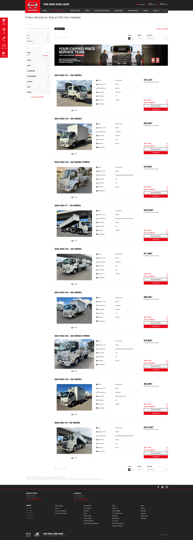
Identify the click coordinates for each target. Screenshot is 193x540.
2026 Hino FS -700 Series (67, 422)
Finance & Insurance (61, 513)
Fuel (28, 87)
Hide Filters (62, 37)
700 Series (29, 513)
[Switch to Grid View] (132, 38)
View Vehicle (155, 109)
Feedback (115, 516)
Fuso (28, 35)
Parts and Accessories (102, 11)
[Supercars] (37, 534)
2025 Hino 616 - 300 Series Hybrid (72, 162)
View (129, 35)
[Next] (93, 110)
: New (58, 28)
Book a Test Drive (156, 106)
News (85, 513)
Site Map (143, 511)
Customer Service (117, 526)
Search (165, 10)
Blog (142, 506)
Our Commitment (117, 513)
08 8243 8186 (163, 4)
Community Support (118, 523)
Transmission (31, 76)
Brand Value (115, 518)
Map (27, 499)
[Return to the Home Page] (29, 534)
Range (45, 11)
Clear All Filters (37, 97)
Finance (145, 11)
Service (87, 11)
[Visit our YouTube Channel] (162, 487)
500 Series (29, 510)
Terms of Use (87, 516)
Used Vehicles (59, 506)
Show (139, 35)
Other (29, 92)
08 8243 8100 (152, 4)
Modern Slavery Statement (91, 523)
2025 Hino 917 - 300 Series (68, 75)
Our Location (87, 508)
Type (28, 54)
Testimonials (144, 516)
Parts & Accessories (60, 511)
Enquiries (86, 511)
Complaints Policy (89, 521)
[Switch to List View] (129, 38)
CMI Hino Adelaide (56, 4)
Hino (28, 38)
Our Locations (141, 4)
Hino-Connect (118, 11)
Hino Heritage (116, 511)
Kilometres (31, 71)
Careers (143, 513)
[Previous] (55, 110)
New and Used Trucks (58, 11)
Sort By (149, 35)
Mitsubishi (30, 41)
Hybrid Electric (30, 518)
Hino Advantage (133, 11)
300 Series (29, 508)
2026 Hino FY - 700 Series (67, 205)
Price (29, 60)
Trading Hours (36, 499)
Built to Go (29, 515)
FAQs (113, 506)
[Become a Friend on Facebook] (158, 487)
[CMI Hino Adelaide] (32, 6)
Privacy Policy (87, 518)
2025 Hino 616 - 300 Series (68, 118)
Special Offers (75, 11)
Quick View (147, 100)
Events (143, 508)
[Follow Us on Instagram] (167, 487)
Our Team (115, 521)
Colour (29, 82)
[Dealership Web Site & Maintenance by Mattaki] (163, 535)
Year (29, 66)
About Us (156, 11)
